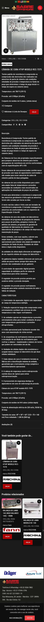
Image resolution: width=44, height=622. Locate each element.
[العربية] (16, 1)
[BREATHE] (34, 572)
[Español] (27, 1)
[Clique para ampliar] (5, 50)
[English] (22, 1)
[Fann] (12, 530)
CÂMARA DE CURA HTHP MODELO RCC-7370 (11, 464)
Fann (10, 525)
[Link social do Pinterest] (19, 124)
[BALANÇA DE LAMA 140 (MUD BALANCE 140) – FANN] (12, 503)
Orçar (34, 112)
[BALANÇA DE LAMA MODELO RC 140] (32, 508)
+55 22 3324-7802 (26, 587)
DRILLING (12, 59)
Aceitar (29, 618)
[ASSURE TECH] (10, 572)
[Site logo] (23, 8)
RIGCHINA (11, 474)
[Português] (24, 1)
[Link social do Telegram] (25, 124)
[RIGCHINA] (12, 479)
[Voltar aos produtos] (38, 58)
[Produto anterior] (35, 58)
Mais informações (15, 618)
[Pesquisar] (39, 8)
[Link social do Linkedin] (22, 124)
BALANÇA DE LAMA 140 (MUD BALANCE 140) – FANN (11, 513)
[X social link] (16, 124)
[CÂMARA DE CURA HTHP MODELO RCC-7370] (12, 450)
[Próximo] (41, 58)
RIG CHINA (22, 59)
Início (4, 59)
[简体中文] (19, 1)
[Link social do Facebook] (13, 124)
